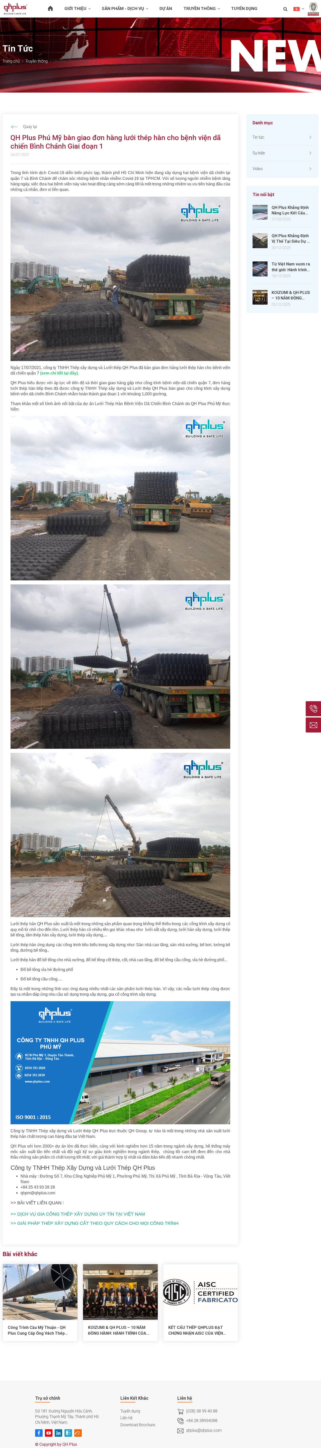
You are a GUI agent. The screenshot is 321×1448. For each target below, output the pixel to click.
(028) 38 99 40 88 (201, 1411)
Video (258, 168)
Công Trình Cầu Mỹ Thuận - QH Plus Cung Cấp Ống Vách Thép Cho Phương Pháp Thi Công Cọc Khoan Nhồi (38, 1330)
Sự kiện (259, 153)
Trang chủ (11, 61)
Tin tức (258, 137)
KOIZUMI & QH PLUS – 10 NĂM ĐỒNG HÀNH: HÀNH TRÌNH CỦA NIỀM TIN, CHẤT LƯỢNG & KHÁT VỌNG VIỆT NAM (118, 1330)
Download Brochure (137, 1424)
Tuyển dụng (130, 1411)
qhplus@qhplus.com (204, 1430)
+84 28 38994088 (201, 1420)
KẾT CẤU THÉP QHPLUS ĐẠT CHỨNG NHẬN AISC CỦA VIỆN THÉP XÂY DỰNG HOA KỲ (195, 1330)
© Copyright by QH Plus (56, 1444)
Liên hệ (126, 1417)
